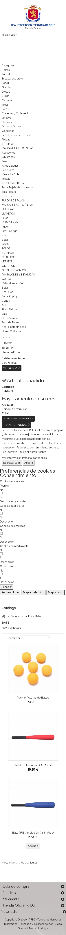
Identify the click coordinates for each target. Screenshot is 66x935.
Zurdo (5, 96)
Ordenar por (13, 638)
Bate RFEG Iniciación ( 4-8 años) (33, 832)
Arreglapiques (10, 165)
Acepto (28, 462)
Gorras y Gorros (11, 126)
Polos (5, 109)
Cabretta (7, 100)
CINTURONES (10, 265)
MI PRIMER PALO (11, 222)
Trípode (6, 74)
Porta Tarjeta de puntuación (18, 187)
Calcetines (8, 130)
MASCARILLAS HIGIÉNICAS (17, 148)
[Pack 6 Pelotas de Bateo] (33, 668)
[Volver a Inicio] (3, 616)
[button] (13, 501)
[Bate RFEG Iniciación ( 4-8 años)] (33, 803)
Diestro (6, 91)
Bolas (5, 239)
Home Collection (12, 331)
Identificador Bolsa (13, 183)
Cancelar (6, 586)
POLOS (6, 248)
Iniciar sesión (9, 34)
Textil (5, 104)
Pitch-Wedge (9, 231)
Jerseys (6, 117)
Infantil (5, 244)
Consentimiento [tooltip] (18, 475)
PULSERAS (8, 209)
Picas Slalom (9, 309)
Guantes (7, 87)
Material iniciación (12, 283)
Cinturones (8, 157)
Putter (5, 226)
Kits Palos (7, 292)
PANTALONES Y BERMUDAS (18, 274)
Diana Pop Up (10, 296)
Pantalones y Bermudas (16, 135)
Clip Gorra (8, 170)
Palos (5, 218)
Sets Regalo (9, 191)
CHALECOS (8, 257)
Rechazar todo (12, 462)
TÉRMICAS (8, 143)
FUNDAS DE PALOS (13, 200)
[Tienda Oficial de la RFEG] (33, 16)
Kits (4, 235)
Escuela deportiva (12, 78)
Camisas (7, 122)
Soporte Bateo (10, 322)
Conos (6, 300)
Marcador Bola (10, 174)
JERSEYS (7, 261)
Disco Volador (10, 318)
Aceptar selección (33, 592)
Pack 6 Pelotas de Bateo (33, 697)
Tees (4, 161)
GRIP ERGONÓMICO (14, 270)
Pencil (5, 82)
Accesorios (8, 152)
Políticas (9, 893)
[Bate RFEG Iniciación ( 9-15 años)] (33, 736)
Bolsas (6, 69)
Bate (4, 313)
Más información (11, 457)
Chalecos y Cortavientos (16, 113)
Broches (7, 196)
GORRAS (7, 278)
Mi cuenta (11, 899)
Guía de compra (16, 886)
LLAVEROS (8, 213)
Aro (4, 305)
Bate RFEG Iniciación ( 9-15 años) (33, 765)
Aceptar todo (55, 592)
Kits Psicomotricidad (14, 326)
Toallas (6, 139)
